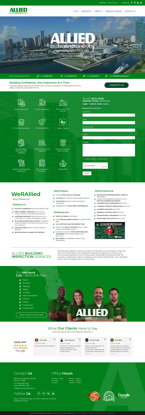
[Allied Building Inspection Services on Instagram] (134, 1)
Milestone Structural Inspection (42, 150)
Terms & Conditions (81, 413)
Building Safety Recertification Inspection (21, 151)
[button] (133, 346)
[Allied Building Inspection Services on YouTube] (141, 1)
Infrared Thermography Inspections (21, 170)
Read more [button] (114, 353)
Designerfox (110, 413)
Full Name (87, 112)
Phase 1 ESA (62, 169)
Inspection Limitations (97, 413)
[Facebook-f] (39, 393)
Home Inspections (21, 109)
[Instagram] (44, 393)
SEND (87, 173)
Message (86, 142)
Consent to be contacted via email (95, 159)
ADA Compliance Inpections (42, 170)
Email (85, 119)
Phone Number (88, 127)
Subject (86, 134)
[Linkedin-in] (48, 393)
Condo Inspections (42, 109)
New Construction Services (63, 110)
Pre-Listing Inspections (21, 128)
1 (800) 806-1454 (96, 103)
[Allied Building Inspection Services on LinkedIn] (137, 1)
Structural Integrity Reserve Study (63, 150)
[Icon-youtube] (53, 393)
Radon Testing (62, 128)
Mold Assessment (42, 128)
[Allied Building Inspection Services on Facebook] (131, 1)
